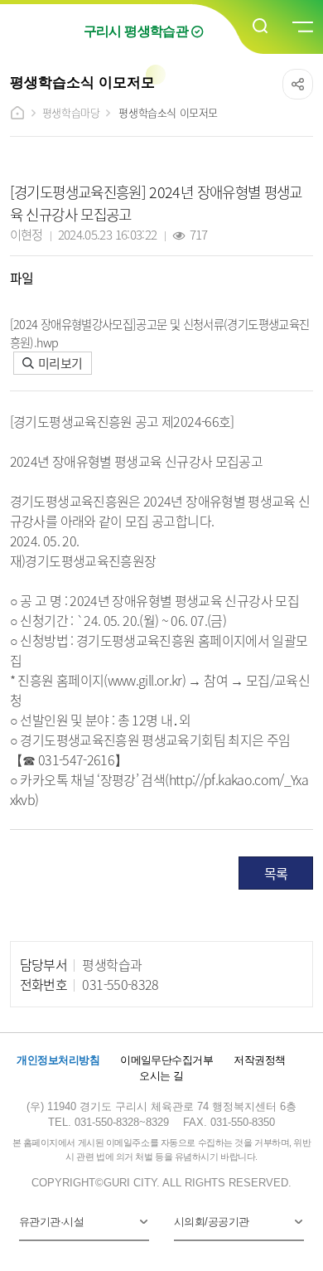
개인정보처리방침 (58, 1060)
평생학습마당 (71, 112)
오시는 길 (161, 1076)
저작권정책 (259, 1060)
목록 (276, 873)
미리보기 (59, 362)
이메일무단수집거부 (166, 1060)
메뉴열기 (301, 27)
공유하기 (297, 84)
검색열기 (260, 26)
